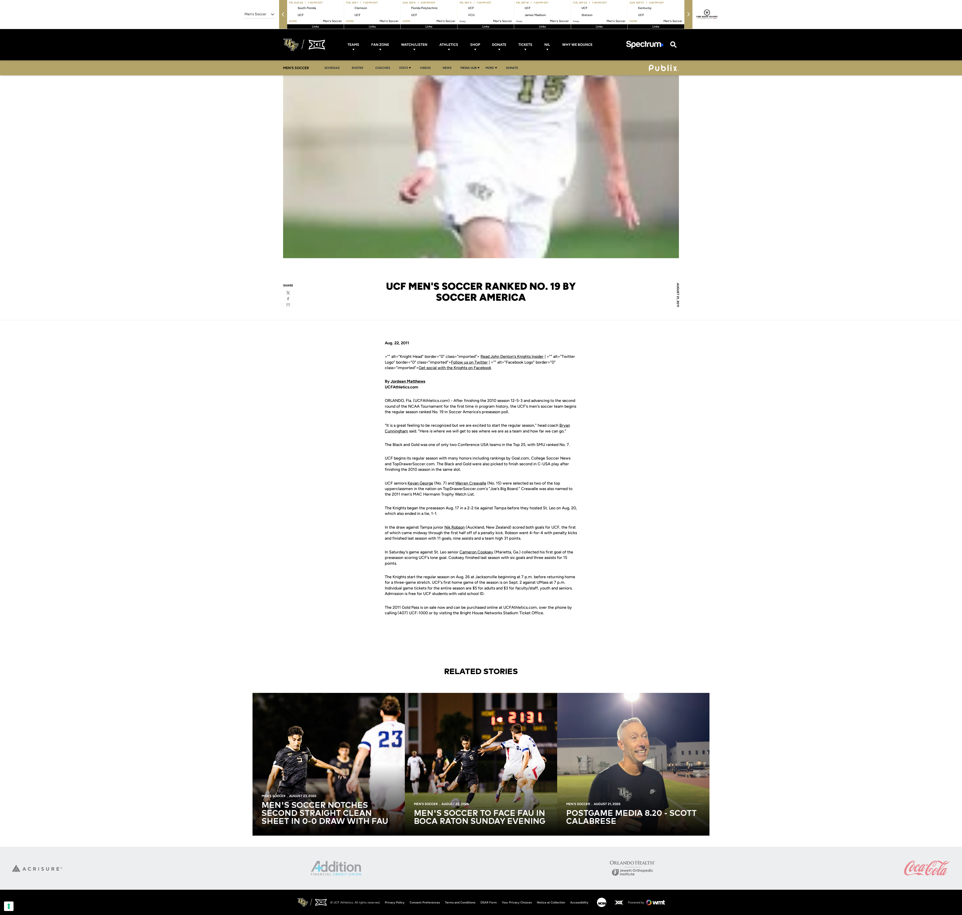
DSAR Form (488, 902)
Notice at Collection (551, 902)
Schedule (332, 68)
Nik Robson (454, 527)
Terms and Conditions (460, 902)
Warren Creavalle (470, 483)
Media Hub (468, 68)
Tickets (525, 45)
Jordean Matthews (408, 381)
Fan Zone (380, 45)
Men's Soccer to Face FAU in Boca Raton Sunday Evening (479, 818)
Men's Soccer (273, 796)
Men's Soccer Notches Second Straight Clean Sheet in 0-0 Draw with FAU (325, 814)
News (447, 68)
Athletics (448, 45)
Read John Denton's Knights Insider (512, 356)
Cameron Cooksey (476, 552)
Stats (403, 68)
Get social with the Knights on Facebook (455, 367)
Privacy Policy (395, 902)
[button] (283, 14)
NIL (547, 45)
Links (315, 26)
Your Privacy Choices (517, 902)
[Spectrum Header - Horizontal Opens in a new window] (645, 45)
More (490, 68)
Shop (475, 45)
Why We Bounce (577, 45)
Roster (357, 68)
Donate (499, 45)
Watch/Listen (414, 45)
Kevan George (420, 483)
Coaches (382, 68)
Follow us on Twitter (469, 362)
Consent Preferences (425, 902)
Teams (353, 45)
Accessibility (579, 902)
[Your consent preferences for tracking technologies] (9, 906)
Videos (425, 68)
